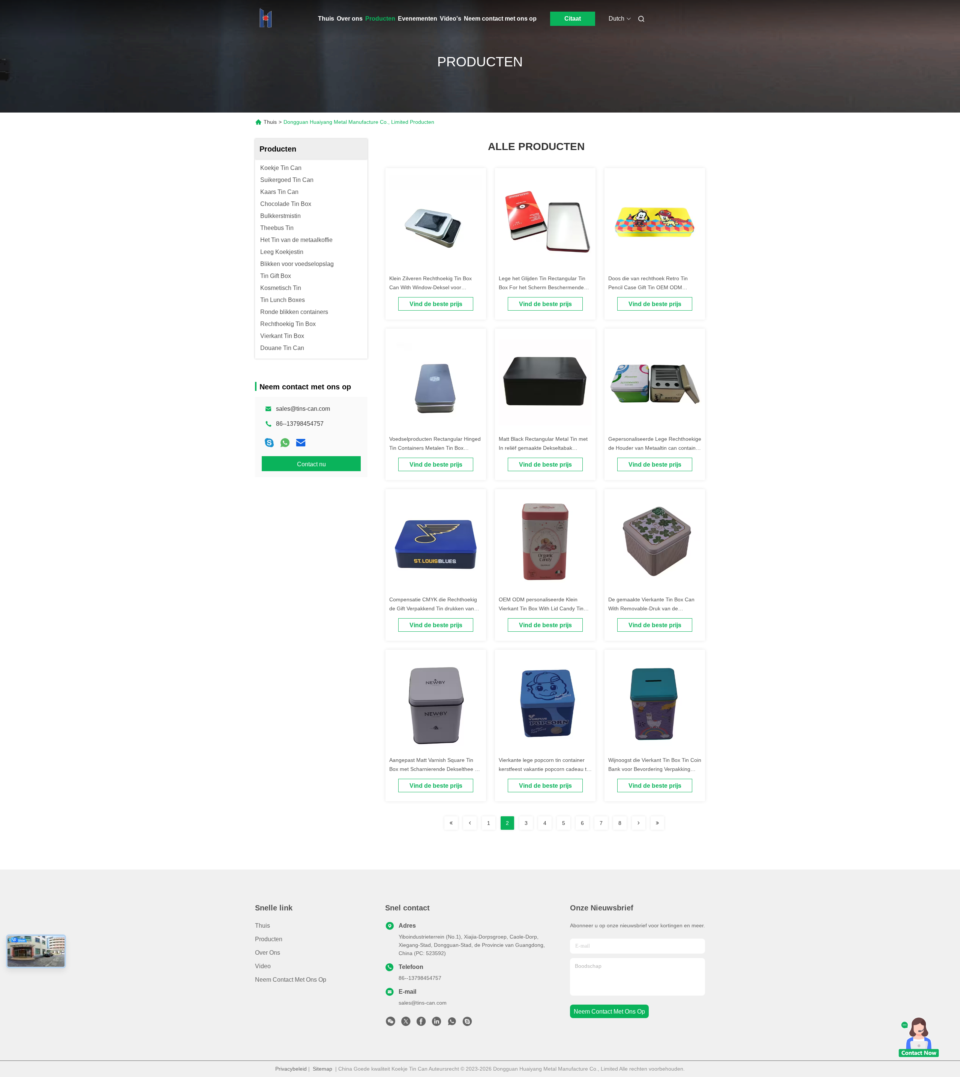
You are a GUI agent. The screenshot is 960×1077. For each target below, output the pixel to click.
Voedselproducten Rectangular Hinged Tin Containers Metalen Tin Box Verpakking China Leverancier (435, 448)
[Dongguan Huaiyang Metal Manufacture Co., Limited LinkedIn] (436, 1023)
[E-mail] (301, 443)
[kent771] (467, 1023)
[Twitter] (405, 1023)
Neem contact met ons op (500, 18)
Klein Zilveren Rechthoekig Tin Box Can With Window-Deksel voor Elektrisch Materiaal (430, 287)
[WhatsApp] (285, 443)
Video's (450, 18)
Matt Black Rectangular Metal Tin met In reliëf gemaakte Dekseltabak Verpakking (543, 448)
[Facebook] (421, 1023)
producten (268, 939)
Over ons (350, 18)
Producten (380, 18)
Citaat (572, 18)
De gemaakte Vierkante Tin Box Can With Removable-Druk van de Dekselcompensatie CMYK (651, 608)
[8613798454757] (452, 1023)
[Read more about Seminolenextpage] (451, 823)
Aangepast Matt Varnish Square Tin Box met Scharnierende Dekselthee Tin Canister (435, 769)
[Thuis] (265, 19)
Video (263, 966)
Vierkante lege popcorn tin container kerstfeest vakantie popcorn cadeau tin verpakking (545, 769)
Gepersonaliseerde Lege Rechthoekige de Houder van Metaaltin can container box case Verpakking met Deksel (654, 448)
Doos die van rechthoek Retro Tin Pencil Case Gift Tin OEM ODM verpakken (648, 287)
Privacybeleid (291, 1069)
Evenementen (417, 18)
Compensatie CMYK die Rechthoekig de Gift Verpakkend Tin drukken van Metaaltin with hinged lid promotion (433, 608)
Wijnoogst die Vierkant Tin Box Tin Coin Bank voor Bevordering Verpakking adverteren (654, 769)
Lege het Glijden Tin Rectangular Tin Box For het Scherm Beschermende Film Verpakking (542, 287)
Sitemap (322, 1069)
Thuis (326, 18)
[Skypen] (269, 443)
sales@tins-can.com (303, 409)
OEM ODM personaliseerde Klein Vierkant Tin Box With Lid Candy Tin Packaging (541, 608)
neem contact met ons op (609, 1011)
